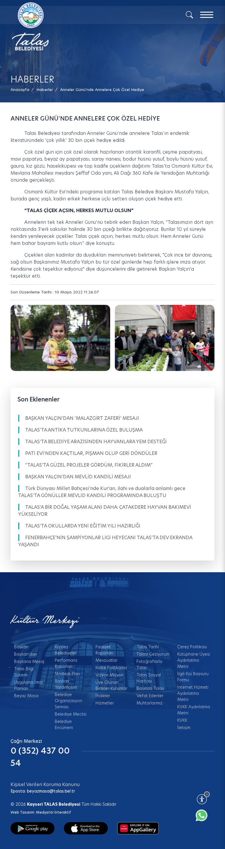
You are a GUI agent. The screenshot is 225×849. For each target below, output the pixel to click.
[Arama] (189, 14)
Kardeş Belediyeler (66, 650)
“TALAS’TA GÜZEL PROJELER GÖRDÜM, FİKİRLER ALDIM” (89, 465)
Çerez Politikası (192, 647)
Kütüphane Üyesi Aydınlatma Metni (193, 660)
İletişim (183, 728)
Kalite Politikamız (111, 668)
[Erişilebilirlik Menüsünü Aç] (202, 799)
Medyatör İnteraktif (53, 812)
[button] (102, 90)
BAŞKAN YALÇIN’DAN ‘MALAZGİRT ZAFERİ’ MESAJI (82, 418)
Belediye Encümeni (64, 725)
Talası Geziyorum (153, 654)
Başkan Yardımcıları (66, 684)
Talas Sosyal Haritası (149, 678)
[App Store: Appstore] (86, 828)
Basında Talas (150, 688)
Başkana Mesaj (29, 661)
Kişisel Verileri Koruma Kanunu (45, 784)
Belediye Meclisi (70, 714)
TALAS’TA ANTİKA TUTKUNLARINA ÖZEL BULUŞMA (84, 430)
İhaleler (103, 696)
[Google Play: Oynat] (32, 828)
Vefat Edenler (150, 696)
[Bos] (60, 338)
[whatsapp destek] (204, 818)
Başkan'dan (25, 654)
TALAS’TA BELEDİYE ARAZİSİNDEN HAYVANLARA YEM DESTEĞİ (96, 441)
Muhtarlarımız (150, 703)
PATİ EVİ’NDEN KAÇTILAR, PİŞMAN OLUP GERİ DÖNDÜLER (91, 453)
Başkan (21, 647)
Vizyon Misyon (109, 675)
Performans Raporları (66, 663)
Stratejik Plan (67, 674)
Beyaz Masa (26, 696)
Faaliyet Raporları (104, 650)
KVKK (182, 720)
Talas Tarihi (148, 647)
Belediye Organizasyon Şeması (68, 701)
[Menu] (206, 15)
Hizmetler (105, 703)
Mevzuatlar (106, 660)
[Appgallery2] (138, 828)
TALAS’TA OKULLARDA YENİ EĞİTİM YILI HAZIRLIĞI (82, 526)
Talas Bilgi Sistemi (24, 672)
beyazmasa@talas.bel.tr (51, 791)
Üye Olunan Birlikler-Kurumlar (111, 685)
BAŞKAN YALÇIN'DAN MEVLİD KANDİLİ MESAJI (78, 476)
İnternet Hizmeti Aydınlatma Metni (192, 693)
